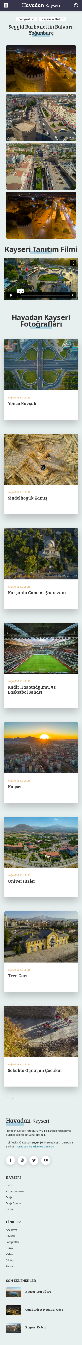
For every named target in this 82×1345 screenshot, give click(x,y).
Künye (10, 1248)
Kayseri (16, 786)
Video (9, 1254)
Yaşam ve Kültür (52, 19)
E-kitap (10, 1260)
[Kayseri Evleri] (13, 1328)
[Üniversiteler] (41, 843)
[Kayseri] (41, 748)
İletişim (10, 1266)
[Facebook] (10, 1160)
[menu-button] (6, 5)
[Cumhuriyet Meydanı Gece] (13, 1310)
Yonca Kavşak (22, 403)
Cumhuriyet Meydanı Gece (44, 1309)
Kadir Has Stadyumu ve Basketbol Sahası (32, 689)
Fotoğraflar (27, 19)
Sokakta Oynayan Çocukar (35, 1070)
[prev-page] (6, 1098)
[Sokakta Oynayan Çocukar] (41, 1032)
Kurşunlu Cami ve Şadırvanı (37, 592)
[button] (76, 5)
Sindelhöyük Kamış (27, 498)
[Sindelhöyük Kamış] (41, 460)
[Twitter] (33, 1160)
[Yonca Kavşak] (41, 365)
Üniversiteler (21, 881)
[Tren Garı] (41, 937)
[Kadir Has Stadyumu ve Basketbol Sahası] (41, 649)
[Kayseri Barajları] (13, 1292)
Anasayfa (11, 1230)
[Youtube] (45, 1160)
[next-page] (12, 1098)
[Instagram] (22, 1160)
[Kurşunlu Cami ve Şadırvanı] (41, 554)
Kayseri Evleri (35, 1327)
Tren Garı (17, 975)
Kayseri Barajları (38, 1291)
